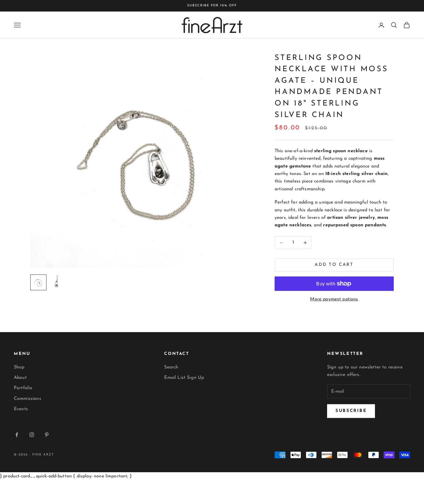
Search (171, 367)
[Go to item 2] (57, 282)
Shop (19, 367)
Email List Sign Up (184, 377)
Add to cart (334, 265)
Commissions (27, 398)
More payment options (334, 299)
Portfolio (23, 388)
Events (21, 409)
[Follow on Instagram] (32, 435)
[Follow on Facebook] (17, 435)
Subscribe (351, 411)
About (20, 377)
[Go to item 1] (38, 282)
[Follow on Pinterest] (47, 435)
